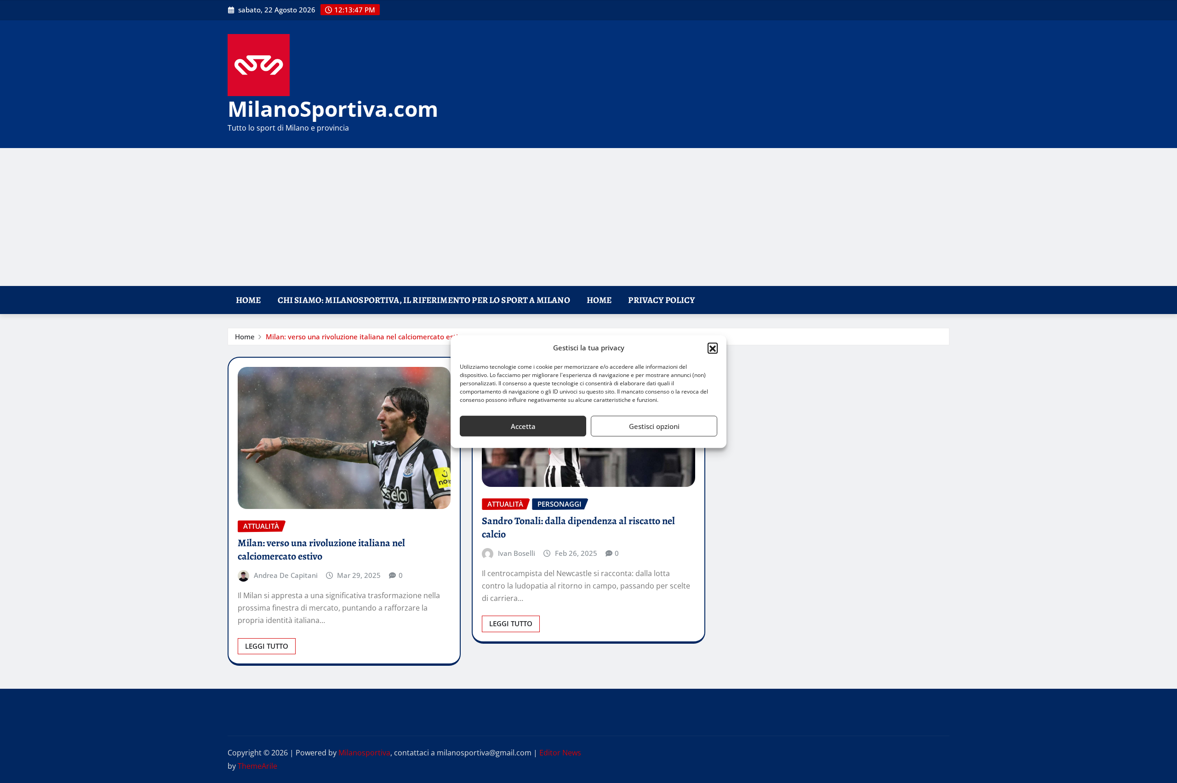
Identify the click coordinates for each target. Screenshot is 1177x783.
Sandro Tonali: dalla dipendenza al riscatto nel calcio (578, 527)
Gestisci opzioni (654, 426)
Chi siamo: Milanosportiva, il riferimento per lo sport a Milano (424, 300)
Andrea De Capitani (286, 575)
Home (248, 300)
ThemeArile (257, 766)
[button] (712, 348)
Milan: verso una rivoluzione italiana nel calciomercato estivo (366, 336)
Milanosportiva (364, 753)
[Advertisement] (588, 217)
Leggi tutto (266, 646)
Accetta (523, 426)
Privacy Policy (661, 300)
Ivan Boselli (516, 553)
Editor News (560, 753)
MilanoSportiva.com (333, 108)
